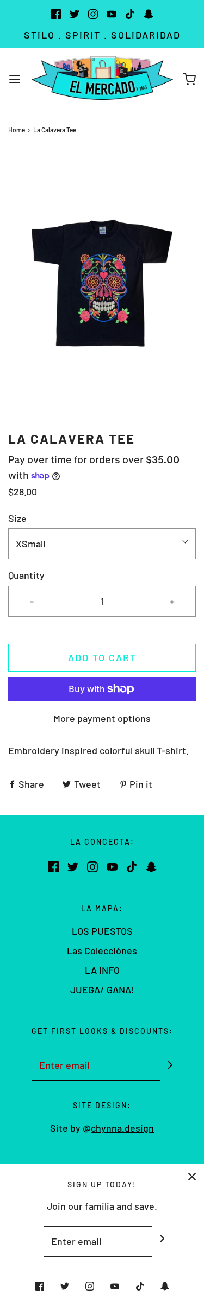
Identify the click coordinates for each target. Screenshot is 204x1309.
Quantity (26, 575)
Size (17, 518)
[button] (102, 283)
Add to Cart (102, 657)
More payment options (102, 718)
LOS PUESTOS (102, 931)
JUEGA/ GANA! (102, 989)
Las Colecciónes (102, 950)
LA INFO (102, 970)
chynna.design (122, 1128)
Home (16, 129)
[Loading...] (102, 283)
